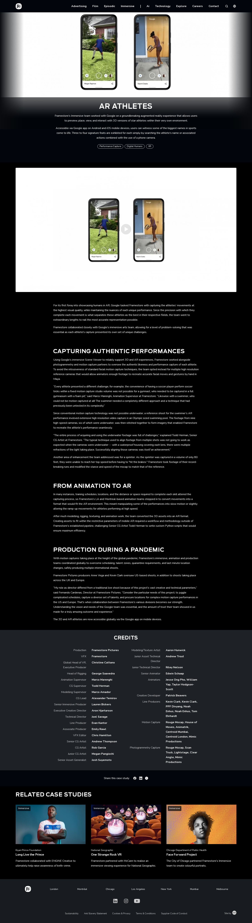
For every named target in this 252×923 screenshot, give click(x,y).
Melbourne (222, 889)
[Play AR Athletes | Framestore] (126, 230)
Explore (181, 6)
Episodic (109, 6)
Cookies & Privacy (121, 913)
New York (166, 889)
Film (95, 6)
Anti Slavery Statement (95, 913)
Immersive (127, 6)
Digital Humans (134, 146)
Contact (214, 6)
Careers (197, 6)
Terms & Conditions (146, 913)
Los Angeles (138, 889)
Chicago (110, 889)
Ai (148, 6)
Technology (162, 6)
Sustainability (72, 913)
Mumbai (194, 889)
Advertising (79, 6)
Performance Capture (110, 146)
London (54, 889)
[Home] (28, 888)
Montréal (82, 889)
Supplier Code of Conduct (174, 913)
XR (149, 146)
